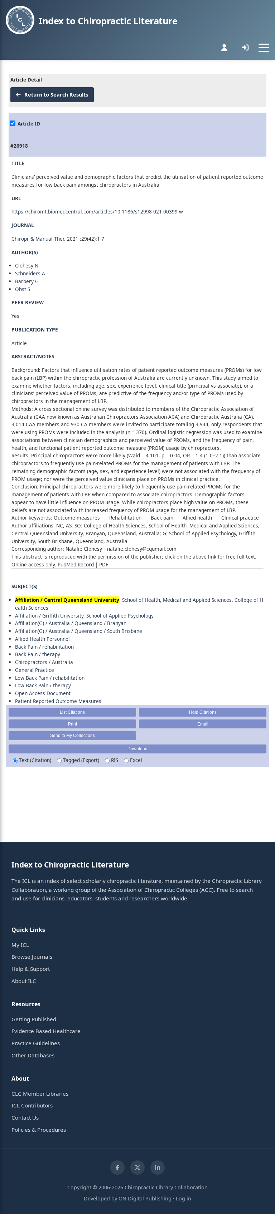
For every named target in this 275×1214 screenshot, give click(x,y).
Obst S (22, 289)
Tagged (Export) (80, 760)
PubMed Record (76, 564)
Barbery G (27, 281)
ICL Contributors (32, 1105)
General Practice (34, 670)
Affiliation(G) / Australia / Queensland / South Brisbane (78, 631)
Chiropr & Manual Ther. (38, 238)
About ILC (23, 980)
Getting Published (33, 1019)
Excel (135, 760)
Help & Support (30, 968)
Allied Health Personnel (42, 638)
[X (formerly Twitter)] (137, 1167)
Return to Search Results (55, 94)
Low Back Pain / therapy (43, 685)
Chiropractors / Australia (44, 662)
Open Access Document (43, 693)
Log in (183, 1198)
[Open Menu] (264, 47)
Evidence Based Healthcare (46, 1030)
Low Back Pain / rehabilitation (50, 677)
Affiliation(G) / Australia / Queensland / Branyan (70, 623)
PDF (103, 564)
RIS (114, 760)
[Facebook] (117, 1167)
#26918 (19, 145)
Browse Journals (31, 956)
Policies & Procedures (38, 1129)
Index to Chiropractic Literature (108, 21)
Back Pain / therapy (37, 654)
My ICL (20, 944)
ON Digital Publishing (145, 1198)
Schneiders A (30, 273)
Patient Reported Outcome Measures (58, 701)
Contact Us (25, 1117)
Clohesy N (26, 265)
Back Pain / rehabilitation (44, 646)
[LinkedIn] (157, 1167)
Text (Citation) (34, 760)
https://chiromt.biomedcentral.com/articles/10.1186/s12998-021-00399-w (97, 211)
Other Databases (32, 1055)
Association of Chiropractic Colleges (153, 889)
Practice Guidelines (35, 1043)
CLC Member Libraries (39, 1093)
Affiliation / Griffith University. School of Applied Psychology (84, 615)
